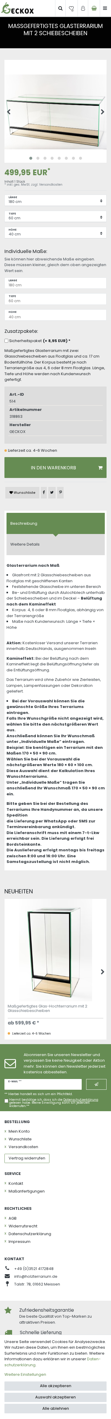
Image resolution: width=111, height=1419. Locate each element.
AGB (13, 1218)
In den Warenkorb (53, 468)
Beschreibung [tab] (23, 523)
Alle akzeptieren (55, 1386)
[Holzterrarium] (17, 8)
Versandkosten (50, 184)
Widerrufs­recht (23, 1226)
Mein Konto (19, 1131)
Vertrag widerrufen (27, 1158)
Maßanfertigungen (27, 1191)
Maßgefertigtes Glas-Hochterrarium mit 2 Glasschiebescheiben (47, 1008)
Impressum (19, 1241)
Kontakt (16, 1183)
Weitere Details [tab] (25, 544)
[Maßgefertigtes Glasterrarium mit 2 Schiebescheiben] (55, 111)
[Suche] (60, 8)
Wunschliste (24, 492)
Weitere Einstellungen (25, 1374)
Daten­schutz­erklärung (30, 1234)
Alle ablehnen (55, 1408)
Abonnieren (96, 1084)
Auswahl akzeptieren (55, 1397)
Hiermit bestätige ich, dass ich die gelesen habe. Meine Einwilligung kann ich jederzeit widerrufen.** (53, 1103)
